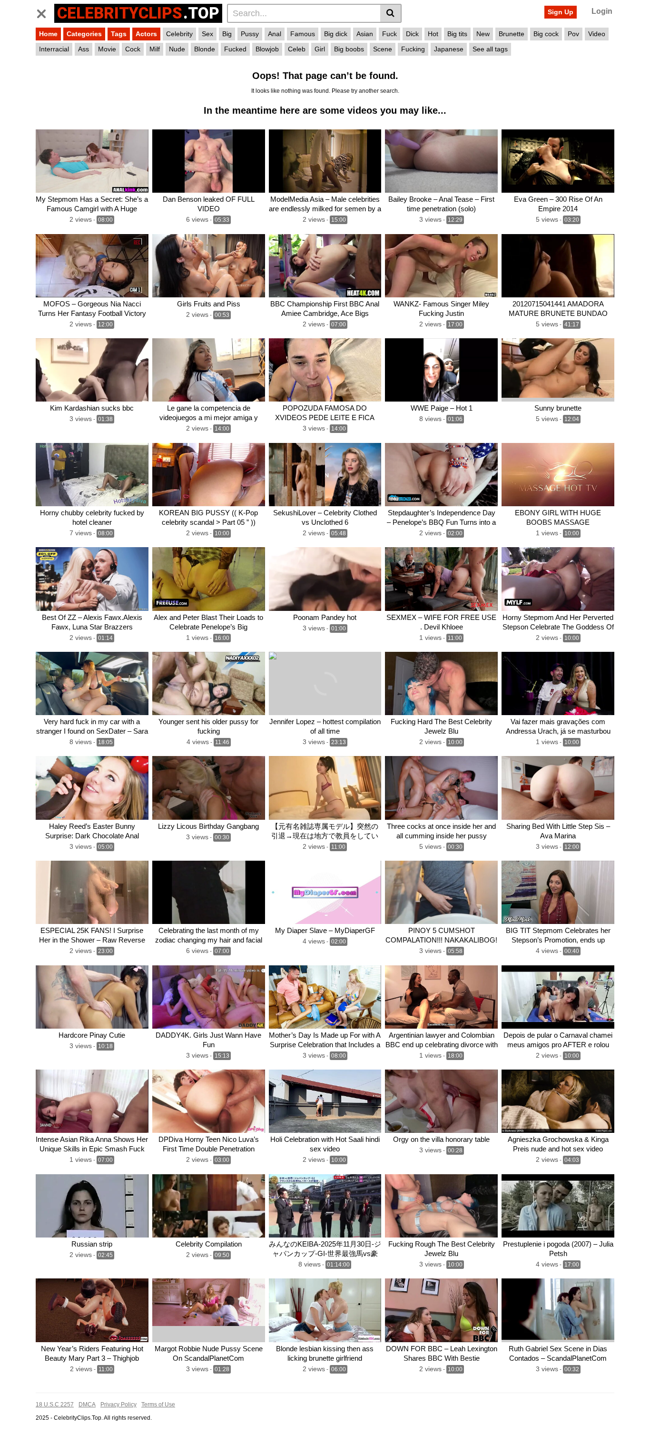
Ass (83, 49)
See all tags (490, 49)
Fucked (235, 49)
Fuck (389, 34)
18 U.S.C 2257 (55, 1404)
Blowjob (267, 49)
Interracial (54, 49)
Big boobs (349, 49)
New (483, 34)
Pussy (250, 34)
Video (596, 34)
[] (391, 13)
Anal (274, 34)
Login (601, 11)
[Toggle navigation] (45, 11)
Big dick (335, 34)
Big (227, 34)
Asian (364, 34)
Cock (132, 49)
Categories (84, 34)
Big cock (546, 34)
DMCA (87, 1404)
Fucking (413, 49)
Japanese (448, 49)
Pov (573, 34)
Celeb (296, 49)
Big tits (457, 34)
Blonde (204, 49)
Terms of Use (158, 1404)
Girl (320, 49)
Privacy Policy (118, 1404)
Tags (119, 34)
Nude (177, 49)
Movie (107, 49)
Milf (154, 49)
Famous (302, 34)
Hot (433, 34)
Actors (146, 34)
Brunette (511, 34)
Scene (382, 49)
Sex (207, 34)
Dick (412, 34)
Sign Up (560, 12)
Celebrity (179, 34)
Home (48, 34)
